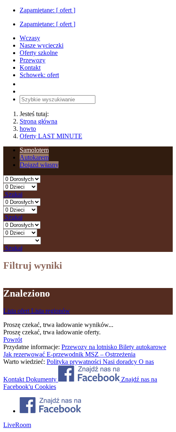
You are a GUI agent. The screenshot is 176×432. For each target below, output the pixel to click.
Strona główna (38, 121)
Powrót (12, 339)
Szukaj (13, 194)
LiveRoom (17, 424)
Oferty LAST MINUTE (51, 136)
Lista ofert (17, 310)
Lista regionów (50, 310)
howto (28, 128)
